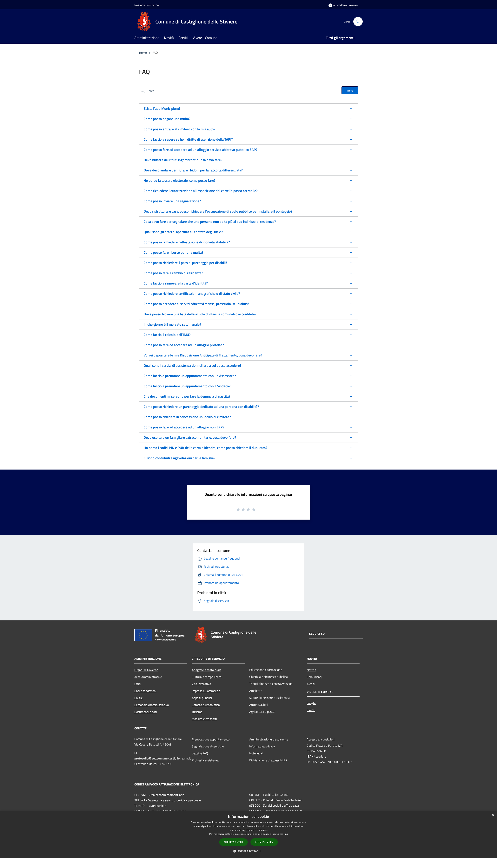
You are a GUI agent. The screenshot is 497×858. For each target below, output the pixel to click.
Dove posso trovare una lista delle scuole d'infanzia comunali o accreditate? (200, 314)
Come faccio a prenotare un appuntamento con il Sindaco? (187, 386)
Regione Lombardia (147, 5)
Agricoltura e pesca (262, 711)
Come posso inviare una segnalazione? (172, 201)
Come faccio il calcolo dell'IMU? (167, 334)
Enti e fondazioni (145, 690)
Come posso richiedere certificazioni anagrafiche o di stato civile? (192, 293)
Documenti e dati (145, 711)
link (286, 834)
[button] (248, 851)
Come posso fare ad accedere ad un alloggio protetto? (184, 345)
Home (143, 52)
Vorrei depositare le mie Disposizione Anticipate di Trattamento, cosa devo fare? (203, 355)
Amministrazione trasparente (268, 739)
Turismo (197, 711)
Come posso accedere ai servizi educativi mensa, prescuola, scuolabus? (196, 303)
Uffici (137, 684)
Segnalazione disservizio (208, 746)
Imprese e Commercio (206, 690)
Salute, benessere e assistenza (269, 697)
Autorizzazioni (258, 704)
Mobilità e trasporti (204, 718)
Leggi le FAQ (200, 753)
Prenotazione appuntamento (210, 739)
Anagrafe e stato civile (206, 670)
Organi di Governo (146, 670)
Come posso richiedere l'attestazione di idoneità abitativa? (187, 242)
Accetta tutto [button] (233, 842)
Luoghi (311, 703)
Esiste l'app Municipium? (162, 108)
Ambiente (255, 690)
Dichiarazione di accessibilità (268, 760)
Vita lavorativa (201, 684)
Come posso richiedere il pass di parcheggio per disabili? (185, 262)
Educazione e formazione (265, 669)
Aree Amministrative (148, 677)
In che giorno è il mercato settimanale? (172, 324)
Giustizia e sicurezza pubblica (268, 676)
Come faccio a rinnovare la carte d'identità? (176, 283)
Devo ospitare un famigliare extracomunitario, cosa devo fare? (190, 437)
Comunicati (314, 677)
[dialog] (248, 834)
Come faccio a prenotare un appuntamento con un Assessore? (190, 375)
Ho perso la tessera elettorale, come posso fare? (179, 180)
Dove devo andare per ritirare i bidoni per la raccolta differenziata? (193, 170)
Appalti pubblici (202, 697)
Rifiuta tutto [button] (264, 841)
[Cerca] (358, 21)
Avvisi (311, 684)
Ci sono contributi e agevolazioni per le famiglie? (179, 458)
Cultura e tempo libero (206, 677)
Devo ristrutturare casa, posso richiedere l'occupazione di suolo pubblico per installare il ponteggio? (218, 211)
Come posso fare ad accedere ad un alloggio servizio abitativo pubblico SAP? (200, 149)
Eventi (311, 710)
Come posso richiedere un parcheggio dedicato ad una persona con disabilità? (201, 406)
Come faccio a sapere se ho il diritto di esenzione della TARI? (188, 139)
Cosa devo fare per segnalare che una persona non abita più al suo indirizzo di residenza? (210, 221)
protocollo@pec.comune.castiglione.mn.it (162, 758)
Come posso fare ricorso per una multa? (173, 252)
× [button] (492, 815)
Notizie (311, 670)
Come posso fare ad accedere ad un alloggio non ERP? (184, 427)
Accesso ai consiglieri (321, 739)
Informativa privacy (262, 746)
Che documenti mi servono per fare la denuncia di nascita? (187, 396)
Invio (350, 90)
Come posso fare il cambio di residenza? (173, 273)
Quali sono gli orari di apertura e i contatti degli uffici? (183, 231)
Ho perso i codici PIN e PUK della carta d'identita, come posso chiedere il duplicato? (205, 447)
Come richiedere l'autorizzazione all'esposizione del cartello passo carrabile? (201, 190)
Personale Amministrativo (151, 704)
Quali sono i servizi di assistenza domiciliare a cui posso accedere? (192, 365)
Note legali (256, 753)
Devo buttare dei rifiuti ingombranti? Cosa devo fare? (183, 160)
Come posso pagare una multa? (167, 118)
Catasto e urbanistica (206, 704)
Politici (138, 697)
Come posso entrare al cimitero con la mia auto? (179, 129)
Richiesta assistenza (205, 760)
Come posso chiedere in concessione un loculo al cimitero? (187, 416)
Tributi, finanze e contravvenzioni (271, 683)
